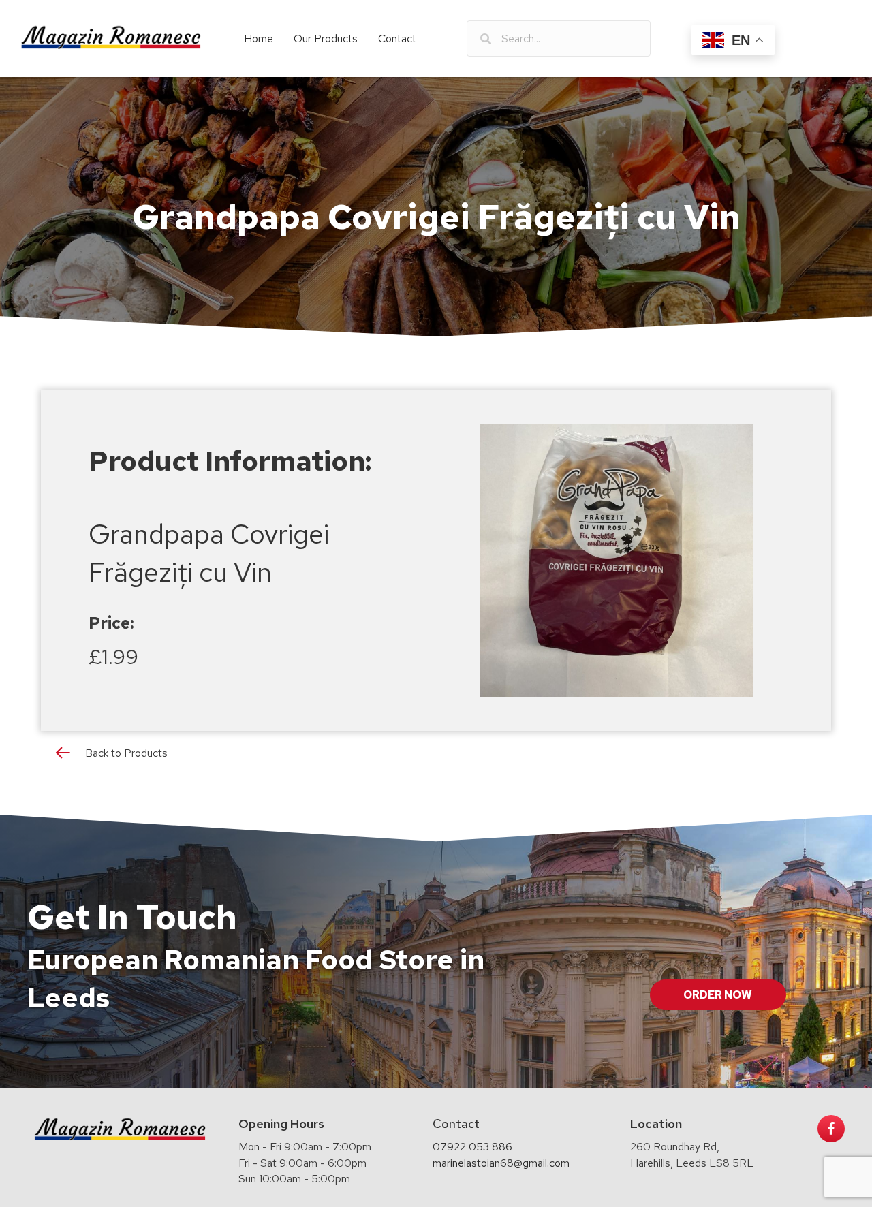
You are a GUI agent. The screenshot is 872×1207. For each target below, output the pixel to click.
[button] (718, 994)
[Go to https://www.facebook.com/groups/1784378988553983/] (831, 1128)
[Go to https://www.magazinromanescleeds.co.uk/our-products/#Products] (436, 756)
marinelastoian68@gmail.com (501, 1163)
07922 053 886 (472, 1147)
